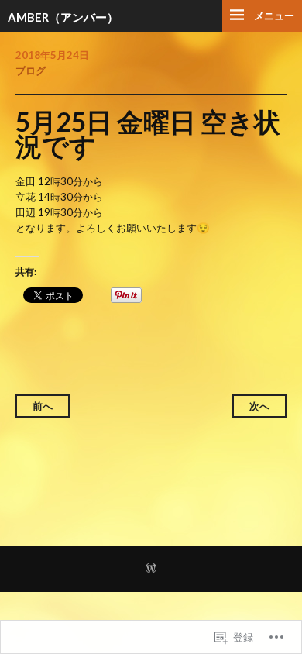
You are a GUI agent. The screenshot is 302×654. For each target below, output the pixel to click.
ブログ (30, 70)
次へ (259, 406)
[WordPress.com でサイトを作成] (151, 569)
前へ (43, 406)
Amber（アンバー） (63, 17)
